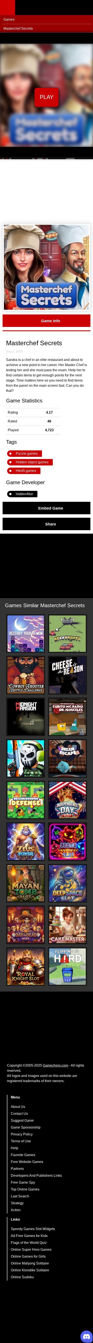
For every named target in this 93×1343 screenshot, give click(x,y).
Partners (17, 1169)
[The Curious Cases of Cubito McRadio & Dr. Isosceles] (67, 717)
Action (16, 1210)
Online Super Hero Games (31, 1249)
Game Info (50, 321)
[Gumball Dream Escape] (67, 758)
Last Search (20, 1196)
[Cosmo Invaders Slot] (67, 841)
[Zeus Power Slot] (25, 841)
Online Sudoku (22, 1277)
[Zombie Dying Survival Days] (25, 758)
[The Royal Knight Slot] (25, 966)
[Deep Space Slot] (67, 883)
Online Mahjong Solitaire (30, 1263)
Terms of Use (21, 1141)
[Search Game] (85, 8)
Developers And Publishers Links (36, 1175)
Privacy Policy (22, 1134)
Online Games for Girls (28, 1256)
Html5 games (26, 471)
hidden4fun (24, 494)
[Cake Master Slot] (67, 925)
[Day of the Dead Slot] (25, 925)
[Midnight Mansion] (25, 717)
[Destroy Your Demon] (25, 634)
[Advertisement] (46, 191)
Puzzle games (27, 453)
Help (14, 1148)
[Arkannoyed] (67, 634)
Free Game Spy (23, 1182)
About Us (18, 1107)
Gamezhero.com (55, 1065)
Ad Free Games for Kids (29, 1236)
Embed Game (50, 508)
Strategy (17, 1203)
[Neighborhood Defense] (25, 800)
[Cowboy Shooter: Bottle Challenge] (25, 675)
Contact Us (19, 1113)
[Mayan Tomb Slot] (25, 883)
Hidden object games (32, 462)
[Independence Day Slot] (67, 800)
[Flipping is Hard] (67, 966)
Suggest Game (22, 1120)
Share (50, 524)
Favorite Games (23, 1155)
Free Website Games (27, 1162)
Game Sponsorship (25, 1127)
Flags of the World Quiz (29, 1242)
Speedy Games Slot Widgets (33, 1229)
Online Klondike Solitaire (30, 1270)
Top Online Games (25, 1189)
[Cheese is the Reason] (67, 675)
